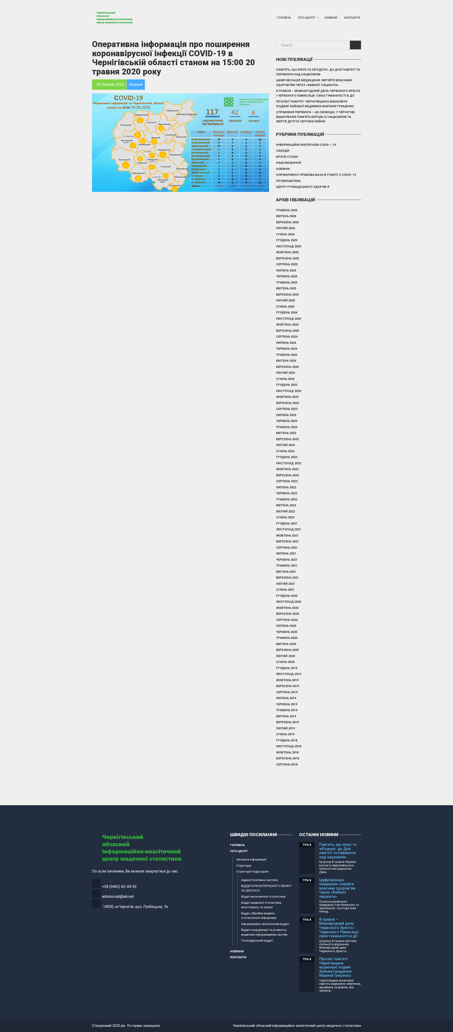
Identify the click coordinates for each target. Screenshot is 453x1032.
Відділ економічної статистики (263, 896)
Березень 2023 (287, 439)
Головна (284, 17)
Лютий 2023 (285, 445)
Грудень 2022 (286, 457)
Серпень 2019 (287, 692)
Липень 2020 (286, 626)
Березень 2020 (287, 650)
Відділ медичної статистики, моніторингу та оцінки (261, 905)
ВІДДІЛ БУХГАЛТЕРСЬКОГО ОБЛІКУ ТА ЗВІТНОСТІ (266, 888)
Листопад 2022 (288, 463)
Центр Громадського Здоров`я (302, 187)
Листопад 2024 (288, 318)
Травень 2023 (286, 427)
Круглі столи (287, 157)
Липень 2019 (286, 698)
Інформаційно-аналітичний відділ (265, 924)
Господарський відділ (257, 940)
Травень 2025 (286, 282)
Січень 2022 (285, 517)
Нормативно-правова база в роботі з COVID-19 (316, 174)
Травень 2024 (286, 355)
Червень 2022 (286, 493)
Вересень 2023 (287, 403)
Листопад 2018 (288, 746)
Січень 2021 (285, 589)
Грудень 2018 (286, 740)
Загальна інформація (251, 859)
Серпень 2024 (287, 336)
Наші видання (288, 162)
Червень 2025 (286, 276)
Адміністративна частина (259, 880)
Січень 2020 (285, 662)
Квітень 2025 (286, 288)
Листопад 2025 (288, 246)
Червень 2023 (286, 421)
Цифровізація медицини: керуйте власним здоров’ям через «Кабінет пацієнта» (314, 82)
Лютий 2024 (285, 372)
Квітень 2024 (286, 360)
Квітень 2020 (286, 644)
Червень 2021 (286, 559)
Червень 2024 (286, 348)
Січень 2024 (285, 379)
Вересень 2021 (287, 541)
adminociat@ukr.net (118, 896)
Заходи (282, 150)
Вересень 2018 (287, 758)
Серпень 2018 (287, 764)
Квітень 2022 (286, 505)
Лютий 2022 (285, 511)
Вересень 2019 (287, 686)
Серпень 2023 (287, 409)
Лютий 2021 (285, 583)
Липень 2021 (286, 553)
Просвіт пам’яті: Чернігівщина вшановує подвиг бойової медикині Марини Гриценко (315, 104)
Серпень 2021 (287, 547)
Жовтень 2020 (287, 608)
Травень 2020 (286, 638)
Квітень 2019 (286, 716)
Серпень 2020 (287, 620)
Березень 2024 (287, 367)
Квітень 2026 (286, 216)
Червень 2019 (286, 704)
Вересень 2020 (287, 613)
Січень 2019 (285, 734)
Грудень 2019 (286, 668)
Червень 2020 (286, 632)
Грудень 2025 (286, 240)
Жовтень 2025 (287, 252)
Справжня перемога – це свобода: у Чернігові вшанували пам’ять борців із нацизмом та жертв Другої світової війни (315, 116)
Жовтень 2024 (287, 324)
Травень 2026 (286, 210)
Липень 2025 (286, 270)
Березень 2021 (287, 577)
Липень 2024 (286, 342)
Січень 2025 (285, 306)
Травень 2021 (286, 565)
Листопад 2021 (288, 529)
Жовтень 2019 (287, 680)
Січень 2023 (285, 451)
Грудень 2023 (286, 385)
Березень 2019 (287, 722)
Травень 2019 (286, 710)
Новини (331, 17)
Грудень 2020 (286, 596)
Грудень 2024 (286, 312)
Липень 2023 (286, 415)
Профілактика (288, 181)
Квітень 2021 (286, 571)
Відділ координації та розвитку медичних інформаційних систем (264, 932)
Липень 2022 (286, 487)
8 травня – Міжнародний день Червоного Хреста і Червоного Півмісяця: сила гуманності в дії (318, 93)
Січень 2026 (285, 234)
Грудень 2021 (286, 523)
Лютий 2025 (285, 300)
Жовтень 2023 (287, 397)
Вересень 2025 (287, 258)
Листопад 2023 (288, 391)
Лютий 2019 (285, 728)
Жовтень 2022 (287, 469)
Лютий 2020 (285, 656)
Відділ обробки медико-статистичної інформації (258, 916)
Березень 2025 (287, 294)
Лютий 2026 (285, 228)
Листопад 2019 (288, 674)
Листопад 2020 (288, 601)
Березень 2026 (287, 222)
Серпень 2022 (287, 481)
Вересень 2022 (287, 475)
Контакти (352, 17)
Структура (243, 865)
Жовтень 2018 (287, 752)
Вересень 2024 (287, 330)
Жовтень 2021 (287, 535)
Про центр (306, 17)
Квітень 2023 (286, 433)
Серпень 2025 (287, 264)
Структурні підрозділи (252, 871)
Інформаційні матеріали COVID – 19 (306, 144)
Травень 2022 (286, 499)
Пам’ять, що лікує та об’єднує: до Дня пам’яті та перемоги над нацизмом (318, 72)
